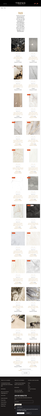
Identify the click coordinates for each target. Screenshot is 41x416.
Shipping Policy (3, 404)
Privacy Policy (3, 400)
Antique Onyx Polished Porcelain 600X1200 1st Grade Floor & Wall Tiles (18, 224)
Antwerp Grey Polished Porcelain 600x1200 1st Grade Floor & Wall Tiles (33, 279)
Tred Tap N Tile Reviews (32, 388)
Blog (28, 385)
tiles (21, 17)
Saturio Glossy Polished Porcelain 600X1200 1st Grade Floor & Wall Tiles (33, 169)
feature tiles (22, 22)
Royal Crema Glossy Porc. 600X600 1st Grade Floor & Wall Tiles (33, 335)
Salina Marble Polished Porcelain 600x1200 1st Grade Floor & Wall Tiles (18, 141)
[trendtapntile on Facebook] (15, 408)
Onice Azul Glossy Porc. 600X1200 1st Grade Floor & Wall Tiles (33, 141)
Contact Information (4, 398)
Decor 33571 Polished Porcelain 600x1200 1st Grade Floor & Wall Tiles (18, 85)
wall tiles (20, 20)
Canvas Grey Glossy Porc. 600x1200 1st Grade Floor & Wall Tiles (33, 307)
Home (2, 7)
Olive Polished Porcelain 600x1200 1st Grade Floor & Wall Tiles (33, 224)
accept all (20, 413)
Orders (29, 383)
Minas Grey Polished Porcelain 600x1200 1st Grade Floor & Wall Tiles (33, 113)
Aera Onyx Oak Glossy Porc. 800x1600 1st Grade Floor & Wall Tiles (33, 362)
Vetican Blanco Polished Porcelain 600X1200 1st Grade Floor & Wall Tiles (18, 279)
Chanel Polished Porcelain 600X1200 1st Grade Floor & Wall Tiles (18, 169)
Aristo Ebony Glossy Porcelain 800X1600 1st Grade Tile (17, 58)
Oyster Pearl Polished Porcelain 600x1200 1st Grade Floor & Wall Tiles (33, 252)
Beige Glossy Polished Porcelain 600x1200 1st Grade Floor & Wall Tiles (18, 113)
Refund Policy (3, 406)
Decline (28, 413)
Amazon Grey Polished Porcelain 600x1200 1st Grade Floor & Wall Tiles (33, 85)
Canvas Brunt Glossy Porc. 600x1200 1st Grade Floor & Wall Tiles (18, 307)
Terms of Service (3, 402)
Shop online (19, 29)
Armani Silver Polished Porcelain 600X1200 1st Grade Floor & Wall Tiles (33, 196)
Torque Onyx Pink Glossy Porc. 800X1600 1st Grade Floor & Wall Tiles (18, 362)
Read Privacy (24, 410)
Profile (29, 390)
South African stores (20, 31)
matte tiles (21, 24)
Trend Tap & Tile (18, 83)
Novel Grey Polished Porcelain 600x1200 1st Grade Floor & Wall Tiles (33, 58)
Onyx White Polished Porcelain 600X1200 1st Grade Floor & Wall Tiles (18, 196)
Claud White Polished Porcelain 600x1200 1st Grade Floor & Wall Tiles (18, 252)
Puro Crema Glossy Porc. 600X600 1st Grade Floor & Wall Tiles (18, 335)
